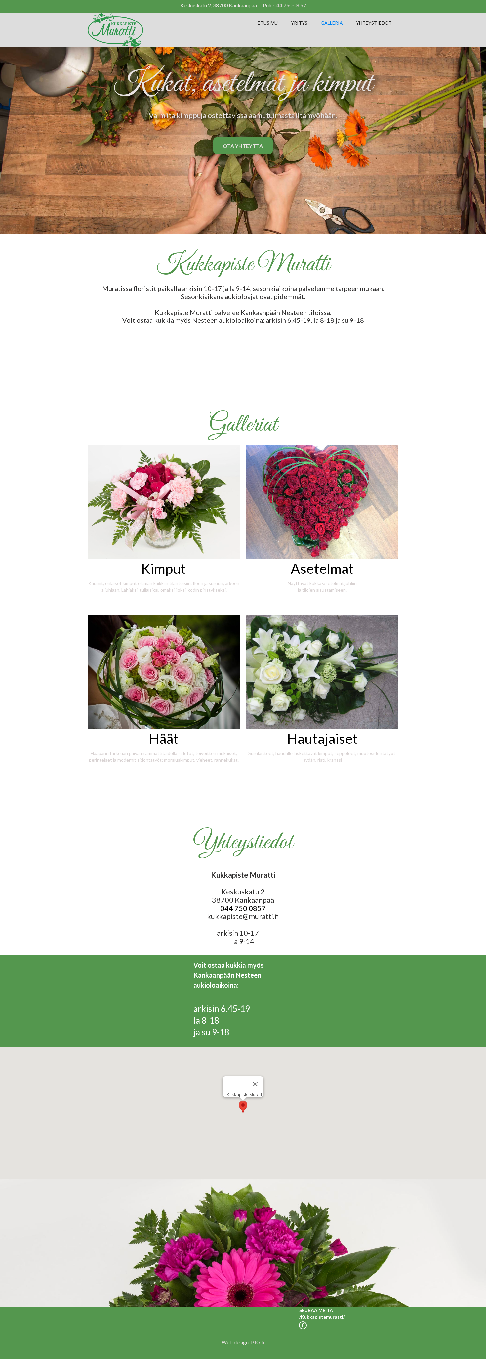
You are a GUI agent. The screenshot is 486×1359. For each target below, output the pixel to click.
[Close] (255, 1084)
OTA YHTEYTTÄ (243, 146)
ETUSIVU (268, 23)
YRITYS (299, 23)
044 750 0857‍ (243, 908)
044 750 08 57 (289, 5)
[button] (243, 1107)
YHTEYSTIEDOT (374, 23)
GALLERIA (332, 23)
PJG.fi (257, 1342)
